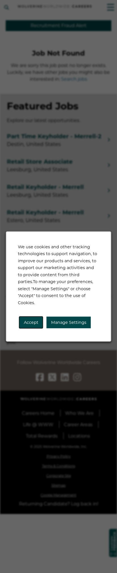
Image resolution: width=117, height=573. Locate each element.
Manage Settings (68, 322)
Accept (31, 322)
